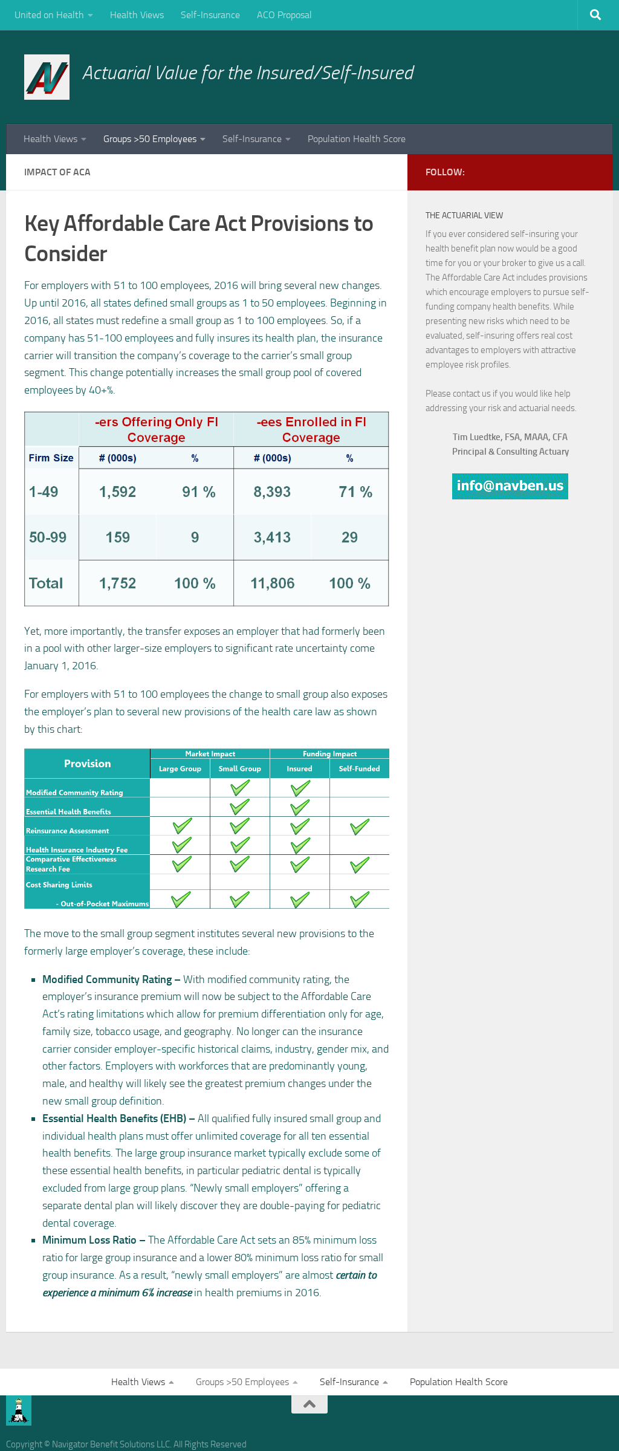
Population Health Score (357, 138)
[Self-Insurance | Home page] (47, 77)
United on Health (49, 15)
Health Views (137, 15)
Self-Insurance (210, 15)
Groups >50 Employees (149, 138)
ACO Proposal (284, 15)
